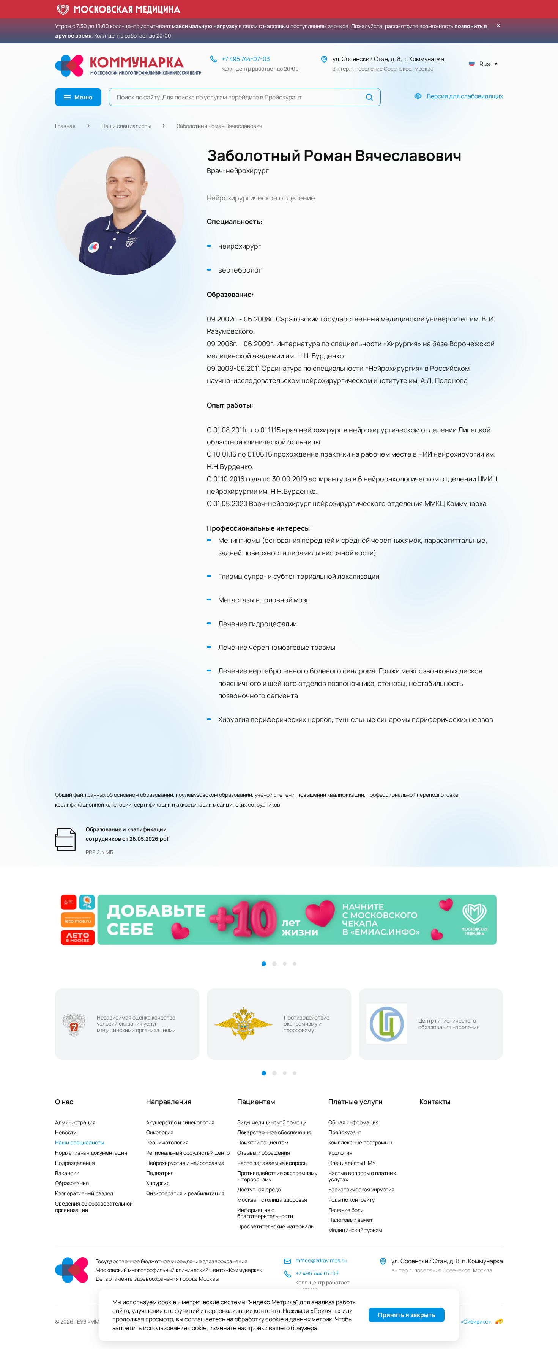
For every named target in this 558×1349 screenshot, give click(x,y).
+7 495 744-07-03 (246, 59)
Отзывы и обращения (263, 1152)
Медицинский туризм (355, 1230)
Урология (340, 1152)
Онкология (159, 1132)
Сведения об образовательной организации (94, 1206)
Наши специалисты (126, 125)
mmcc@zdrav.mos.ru (321, 1260)
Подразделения (75, 1162)
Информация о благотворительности (265, 1213)
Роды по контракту (351, 1199)
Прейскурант (344, 1132)
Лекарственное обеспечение (274, 1132)
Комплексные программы (360, 1142)
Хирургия (158, 1183)
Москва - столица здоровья (272, 1199)
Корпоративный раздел (84, 1193)
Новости (66, 1132)
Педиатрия (160, 1173)
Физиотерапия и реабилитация (185, 1193)
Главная (65, 125)
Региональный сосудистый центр (188, 1152)
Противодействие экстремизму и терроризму (277, 1176)
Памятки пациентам (262, 1142)
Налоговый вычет (350, 1219)
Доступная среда (259, 1189)
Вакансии (67, 1173)
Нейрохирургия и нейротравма (185, 1162)
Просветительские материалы (275, 1226)
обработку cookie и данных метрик (283, 1319)
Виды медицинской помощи (272, 1122)
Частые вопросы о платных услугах (362, 1176)
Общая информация (353, 1122)
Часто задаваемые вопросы (272, 1162)
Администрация (75, 1122)
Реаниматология (167, 1142)
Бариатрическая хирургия (361, 1189)
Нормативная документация (91, 1152)
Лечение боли (346, 1209)
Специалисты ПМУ (352, 1162)
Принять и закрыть (406, 1315)
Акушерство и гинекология (180, 1122)
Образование (72, 1183)
